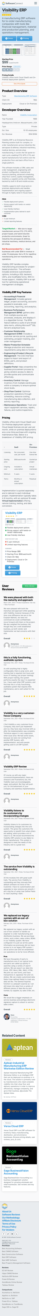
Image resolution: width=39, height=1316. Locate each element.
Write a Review (29, 586)
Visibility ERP (13, 512)
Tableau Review (8, 1285)
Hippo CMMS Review (10, 1273)
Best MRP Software (9, 1260)
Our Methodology (11, 1217)
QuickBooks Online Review (12, 1282)
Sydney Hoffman (11, 1097)
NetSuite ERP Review (10, 1276)
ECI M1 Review (7, 1271)
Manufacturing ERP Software (25, 96)
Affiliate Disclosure (11, 1220)
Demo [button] (10, 38)
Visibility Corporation (28, 115)
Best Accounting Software (12, 1248)
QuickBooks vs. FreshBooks (12, 1304)
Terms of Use (8, 1223)
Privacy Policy (9, 1226)
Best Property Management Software (16, 1263)
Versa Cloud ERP (14, 1126)
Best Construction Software (12, 1254)
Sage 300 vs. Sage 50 (10, 1307)
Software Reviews (11, 1214)
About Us (6, 1211)
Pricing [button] (26, 38)
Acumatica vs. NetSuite (11, 1293)
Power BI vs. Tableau (10, 1301)
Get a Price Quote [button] (19, 84)
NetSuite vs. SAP (8, 1298)
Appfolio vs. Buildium (10, 1296)
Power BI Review (8, 1279)
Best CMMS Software (10, 1251)
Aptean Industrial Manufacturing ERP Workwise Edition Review (19, 1065)
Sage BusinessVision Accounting (16, 1172)
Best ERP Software (9, 1257)
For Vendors (8, 1229)
